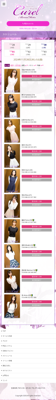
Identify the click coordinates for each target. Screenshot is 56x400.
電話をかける (28, 23)
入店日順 (17, 65)
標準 (12, 65)
